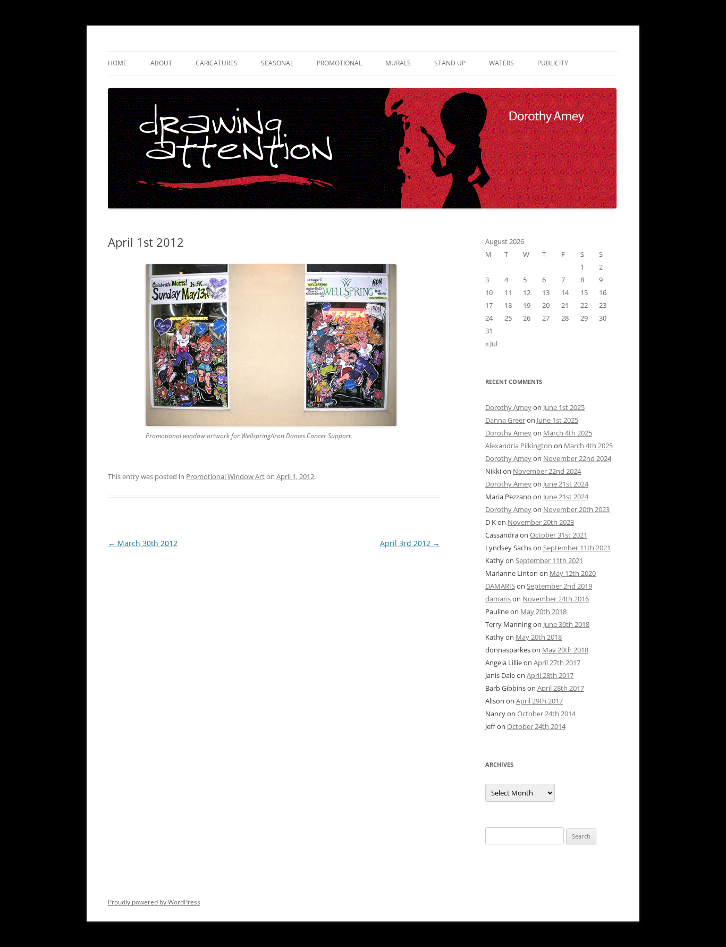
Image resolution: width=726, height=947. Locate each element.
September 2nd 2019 (559, 586)
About (161, 63)
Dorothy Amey (508, 407)
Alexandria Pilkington (518, 445)
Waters (501, 63)
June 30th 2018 (566, 624)
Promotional (339, 63)
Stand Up (450, 63)
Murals (398, 63)
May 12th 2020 (573, 573)
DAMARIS (500, 586)
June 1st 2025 (564, 407)
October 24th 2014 (546, 713)
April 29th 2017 (539, 701)
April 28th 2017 (550, 675)
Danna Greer (505, 420)
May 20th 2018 (543, 611)
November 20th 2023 (576, 509)
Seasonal (277, 63)
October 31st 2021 (558, 535)
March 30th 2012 (143, 543)
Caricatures (217, 63)
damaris (498, 599)
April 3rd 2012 (410, 543)
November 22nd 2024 (577, 458)
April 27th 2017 (557, 662)
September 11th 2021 (577, 547)
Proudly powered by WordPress (154, 902)
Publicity (552, 63)
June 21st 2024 (565, 484)
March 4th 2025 (567, 433)
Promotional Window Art (225, 476)
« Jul (491, 343)
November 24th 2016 (555, 599)
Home (117, 63)
